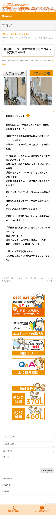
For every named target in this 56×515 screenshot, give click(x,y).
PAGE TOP (52, 497)
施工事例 (7, 450)
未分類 (6, 457)
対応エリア (6, 485)
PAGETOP (47, 470)
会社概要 (5, 491)
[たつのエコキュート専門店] (28, 7)
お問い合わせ (7, 479)
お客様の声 (8, 444)
